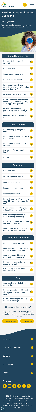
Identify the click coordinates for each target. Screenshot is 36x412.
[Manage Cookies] (2, 408)
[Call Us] (25, 5)
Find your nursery (10, 321)
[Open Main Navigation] (32, 5)
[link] (8, 4)
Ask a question (27, 321)
